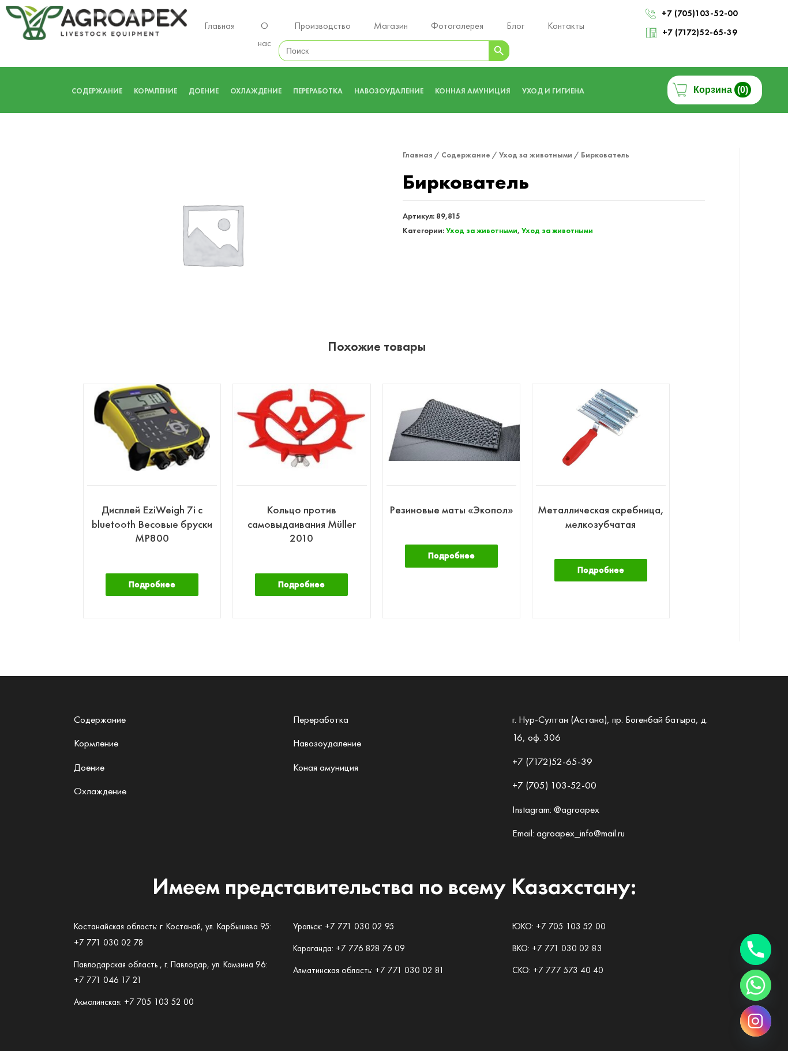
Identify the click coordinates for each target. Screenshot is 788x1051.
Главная (418, 154)
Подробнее (152, 584)
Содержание (465, 154)
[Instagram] (755, 1021)
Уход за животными (535, 154)
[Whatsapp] (755, 985)
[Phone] (755, 949)
